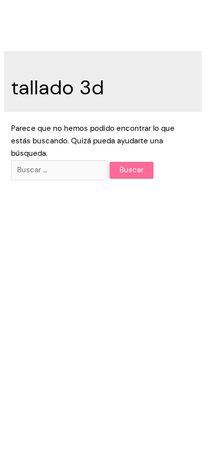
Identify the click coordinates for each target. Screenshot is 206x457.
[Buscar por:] (60, 170)
